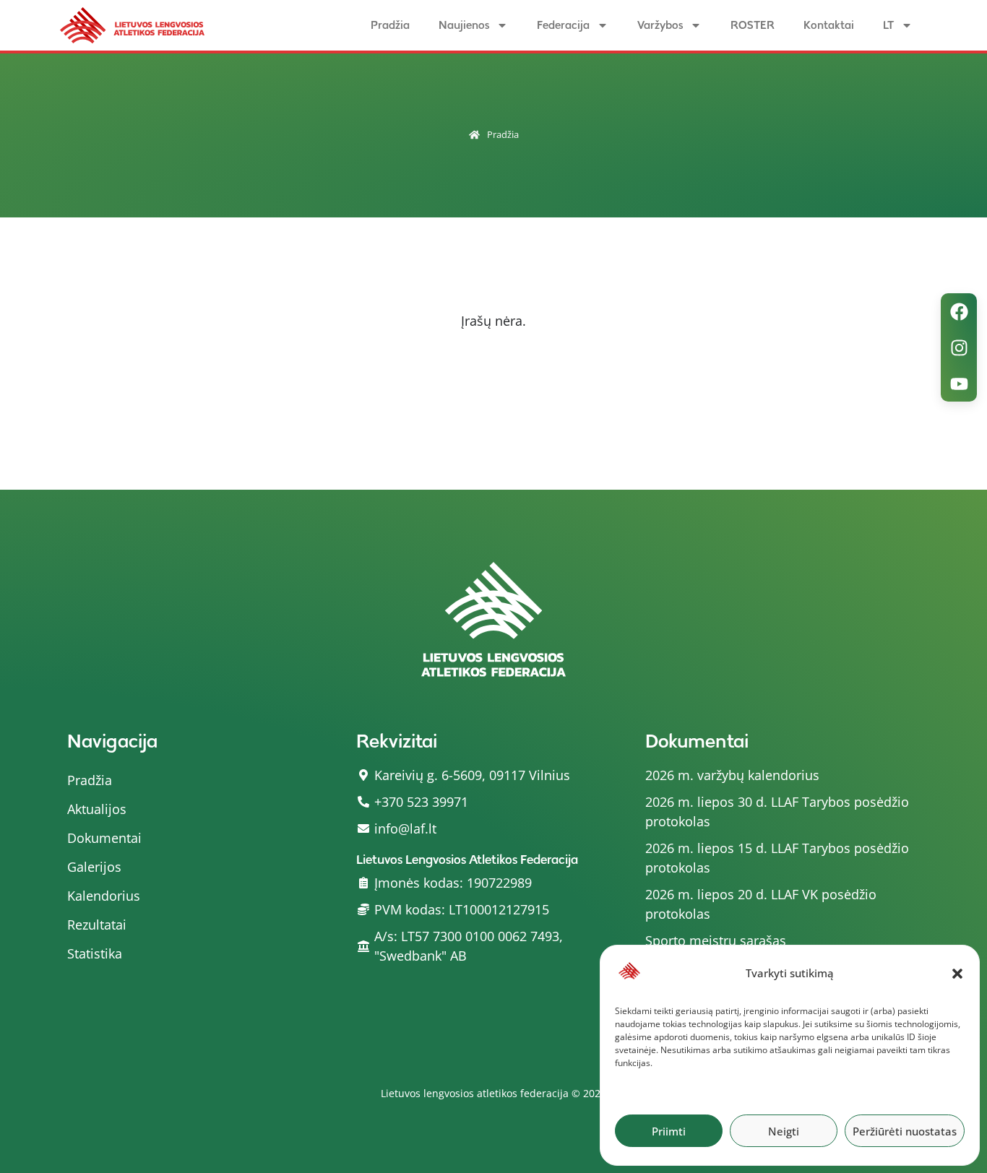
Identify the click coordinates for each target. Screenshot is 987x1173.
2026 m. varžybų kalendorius (732, 775)
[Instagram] (959, 347)
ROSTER (752, 25)
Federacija (563, 25)
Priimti (669, 1131)
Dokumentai (104, 838)
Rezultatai (96, 924)
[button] (957, 973)
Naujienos (464, 25)
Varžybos (660, 25)
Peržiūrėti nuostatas (905, 1131)
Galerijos (94, 866)
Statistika (94, 953)
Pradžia (390, 25)
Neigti (783, 1131)
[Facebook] (959, 311)
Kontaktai (828, 25)
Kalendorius (103, 895)
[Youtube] (959, 383)
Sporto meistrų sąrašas (715, 940)
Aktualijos (96, 809)
